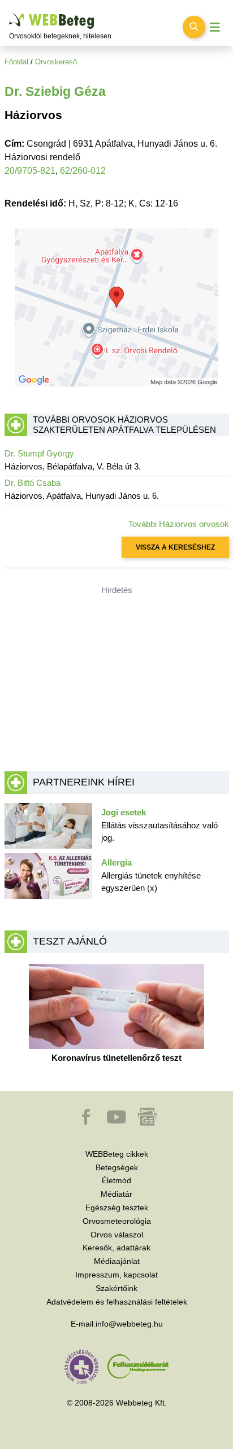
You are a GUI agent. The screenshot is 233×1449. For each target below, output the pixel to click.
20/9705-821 (30, 170)
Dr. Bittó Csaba (33, 483)
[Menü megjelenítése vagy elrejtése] (215, 27)
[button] (87, 1122)
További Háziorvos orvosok (178, 524)
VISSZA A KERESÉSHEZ (175, 547)
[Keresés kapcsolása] (194, 27)
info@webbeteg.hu (129, 1323)
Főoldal (16, 62)
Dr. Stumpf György (39, 453)
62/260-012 (83, 170)
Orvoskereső (56, 62)
